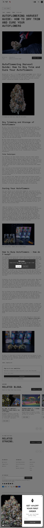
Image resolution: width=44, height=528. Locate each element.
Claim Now (32, 522)
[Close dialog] (41, 496)
